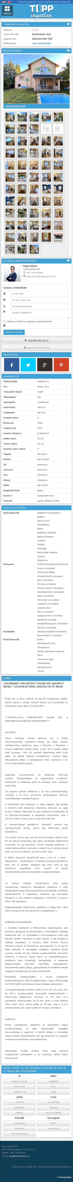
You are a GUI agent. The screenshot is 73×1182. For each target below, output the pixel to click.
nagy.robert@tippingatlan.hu (41, 276)
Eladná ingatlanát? (27, 2)
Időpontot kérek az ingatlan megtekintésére (29, 321)
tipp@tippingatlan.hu (19, 1156)
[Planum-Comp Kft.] (64, 1176)
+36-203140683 (41, 43)
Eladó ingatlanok (45, 2)
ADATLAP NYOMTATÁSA (37, 348)
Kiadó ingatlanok (62, 2)
